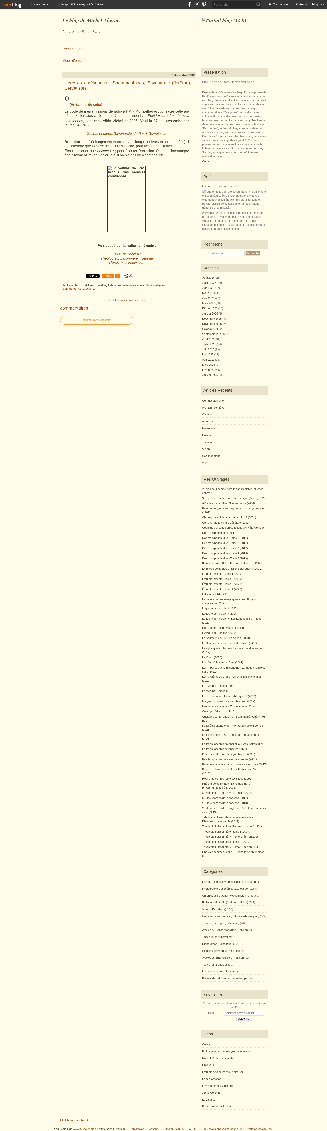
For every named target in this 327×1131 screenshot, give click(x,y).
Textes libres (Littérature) (217, 937)
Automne (207, 421)
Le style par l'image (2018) (218, 691)
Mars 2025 (209, 364)
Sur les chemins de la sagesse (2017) (225, 798)
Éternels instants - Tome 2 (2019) (222, 579)
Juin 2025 (208, 349)
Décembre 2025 (212, 318)
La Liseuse (209, 1099)
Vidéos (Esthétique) (214, 909)
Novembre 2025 (212, 323)
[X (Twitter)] (197, 4)
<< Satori (113, 300)
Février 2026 (210, 308)
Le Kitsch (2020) (212, 657)
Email (211, 1012)
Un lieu (206, 435)
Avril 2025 (208, 359)
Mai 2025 (208, 354)
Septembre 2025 (212, 334)
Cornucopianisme (213, 400)
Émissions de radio (86, 105)
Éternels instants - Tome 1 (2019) (222, 573)
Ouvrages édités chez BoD (218, 711)
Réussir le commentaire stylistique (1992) (227, 778)
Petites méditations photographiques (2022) (228, 754)
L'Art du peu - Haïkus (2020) (219, 633)
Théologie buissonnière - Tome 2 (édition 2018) (231, 847)
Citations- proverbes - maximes (221, 950)
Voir (204, 462)
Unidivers (208, 1065)
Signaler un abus (173, 1129)
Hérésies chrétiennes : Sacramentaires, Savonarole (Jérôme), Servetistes (128, 85)
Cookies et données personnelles (222, 1129)
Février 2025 (210, 369)
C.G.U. (193, 1129)
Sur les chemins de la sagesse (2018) (225, 803)
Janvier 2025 (210, 375)
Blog (205, 82)
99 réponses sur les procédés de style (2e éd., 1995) (234, 498)
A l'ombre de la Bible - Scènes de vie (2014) (228, 503)
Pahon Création (211, 1079)
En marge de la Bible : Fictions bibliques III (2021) (232, 568)
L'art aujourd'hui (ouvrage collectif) (223, 627)
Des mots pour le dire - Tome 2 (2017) (225, 543)
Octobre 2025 (210, 329)
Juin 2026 (208, 288)
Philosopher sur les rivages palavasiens (226, 1051)
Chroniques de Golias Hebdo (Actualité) (226, 895)
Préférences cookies (259, 1129)
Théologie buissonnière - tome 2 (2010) (226, 841)
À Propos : (209, 212)
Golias (206, 1044)
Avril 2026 (208, 298)
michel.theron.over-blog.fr (73, 1120)
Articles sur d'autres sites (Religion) (223, 957)
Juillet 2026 (209, 282)
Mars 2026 (209, 303)
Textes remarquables (215, 964)
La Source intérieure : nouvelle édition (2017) (229, 643)
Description (210, 92)
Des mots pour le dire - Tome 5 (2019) (225, 558)
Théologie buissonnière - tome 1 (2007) (226, 831)
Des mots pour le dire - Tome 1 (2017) (225, 538)
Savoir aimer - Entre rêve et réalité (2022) (227, 792)
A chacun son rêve (213, 407)
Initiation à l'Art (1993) (215, 594)
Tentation (207, 442)
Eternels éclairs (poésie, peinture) (222, 1072)
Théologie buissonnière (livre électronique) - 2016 (232, 826)
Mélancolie (209, 428)
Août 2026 (208, 277)
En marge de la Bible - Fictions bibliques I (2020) (232, 563)
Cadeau (207, 414)
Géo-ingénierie (211, 456)
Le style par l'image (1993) (218, 685)
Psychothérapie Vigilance (217, 1085)
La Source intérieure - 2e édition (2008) (226, 638)
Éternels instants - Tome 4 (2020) (222, 589)
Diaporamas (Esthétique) (217, 944)
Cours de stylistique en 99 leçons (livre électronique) (234, 527)
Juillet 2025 (209, 344)
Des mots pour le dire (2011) (219, 532)
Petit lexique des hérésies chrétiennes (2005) (229, 759)
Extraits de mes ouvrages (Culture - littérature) (230, 881)
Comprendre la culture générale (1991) (226, 522)
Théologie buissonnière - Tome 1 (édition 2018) (231, 836)
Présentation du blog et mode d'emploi (225, 978)
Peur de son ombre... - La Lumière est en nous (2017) (234, 764)
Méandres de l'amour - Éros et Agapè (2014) (229, 706)
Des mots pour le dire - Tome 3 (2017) (225, 548)
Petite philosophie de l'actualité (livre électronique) (232, 744)
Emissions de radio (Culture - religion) (141, 285)
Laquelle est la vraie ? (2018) (220, 613)
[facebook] (189, 4)
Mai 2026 (208, 293)
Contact (207, 161)
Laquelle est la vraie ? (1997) (220, 608)
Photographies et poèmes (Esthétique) (225, 888)
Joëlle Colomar (211, 1092)
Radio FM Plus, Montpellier (218, 1058)
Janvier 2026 (210, 313)
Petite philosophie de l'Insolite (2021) (224, 749)
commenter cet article (77, 288)
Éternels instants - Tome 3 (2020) (222, 584)
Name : (207, 186)
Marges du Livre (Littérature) (219, 971)
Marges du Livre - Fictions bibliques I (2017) (228, 701)
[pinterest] (204, 4)
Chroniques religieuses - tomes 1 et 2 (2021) (229, 517)
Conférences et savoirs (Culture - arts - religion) (230, 916)
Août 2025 (208, 339)
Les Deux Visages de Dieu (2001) (222, 662)
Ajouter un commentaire (96, 320)
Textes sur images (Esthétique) (220, 923)
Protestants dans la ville (216, 1106)
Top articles (137, 1129)
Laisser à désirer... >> (132, 300)
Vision (206, 449)
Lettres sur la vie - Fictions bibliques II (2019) (229, 696)
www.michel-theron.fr (85, 1129)
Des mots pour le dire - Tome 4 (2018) (225, 553)
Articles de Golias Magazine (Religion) (225, 930)
